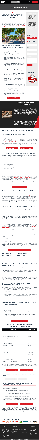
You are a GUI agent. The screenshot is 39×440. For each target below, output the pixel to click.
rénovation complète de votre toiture (9, 141)
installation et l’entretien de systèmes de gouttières (28, 195)
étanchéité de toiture (16, 25)
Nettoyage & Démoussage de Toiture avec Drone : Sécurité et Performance (32, 28)
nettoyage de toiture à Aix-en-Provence (22, 177)
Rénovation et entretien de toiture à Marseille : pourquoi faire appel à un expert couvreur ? (32, 24)
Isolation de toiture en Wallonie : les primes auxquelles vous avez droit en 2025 (32, 17)
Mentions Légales (25, 439)
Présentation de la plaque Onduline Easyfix (32, 20)
